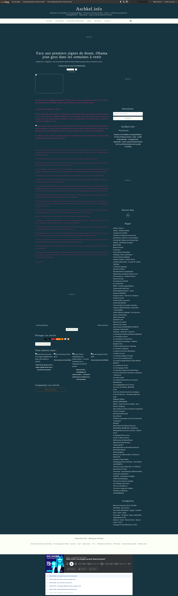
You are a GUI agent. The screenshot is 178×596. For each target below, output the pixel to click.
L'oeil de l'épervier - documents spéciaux (126, 394)
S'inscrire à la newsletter (43, 344)
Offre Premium (116, 543)
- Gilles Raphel (118, 310)
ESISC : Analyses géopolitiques (123, 286)
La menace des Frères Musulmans (124, 351)
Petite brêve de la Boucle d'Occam (124, 426)
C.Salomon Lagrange (120, 267)
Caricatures (117, 250)
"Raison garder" (118, 445)
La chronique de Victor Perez (122, 339)
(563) (125, 525)
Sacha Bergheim (118, 452)
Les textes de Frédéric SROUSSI (123, 387)
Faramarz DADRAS (119, 293)
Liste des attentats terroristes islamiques (126, 392)
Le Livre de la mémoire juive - (123, 358)
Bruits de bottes (118, 247)
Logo (115, 397)
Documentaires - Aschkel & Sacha (124, 276)
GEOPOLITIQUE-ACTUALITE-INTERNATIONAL (71, 66)
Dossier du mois (118, 279)
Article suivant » (103, 325)
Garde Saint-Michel (119, 303)
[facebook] (121, 2)
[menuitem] (49, 21)
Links (115, 389)
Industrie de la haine (120, 324)
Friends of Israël (118, 298)
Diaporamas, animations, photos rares (125, 274)
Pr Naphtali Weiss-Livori (121, 435)
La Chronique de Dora (120, 336)
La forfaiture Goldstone (121, 348)
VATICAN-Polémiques (120, 479)
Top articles (73, 543)
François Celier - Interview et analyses (125, 295)
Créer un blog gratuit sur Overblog (61, 543)
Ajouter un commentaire (50, 389)
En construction (118, 283)
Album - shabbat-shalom (121, 230)
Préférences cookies (142, 543)
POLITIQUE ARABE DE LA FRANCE (125, 428)
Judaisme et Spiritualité (120, 329)
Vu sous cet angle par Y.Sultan (123, 488)
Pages (89, 21)
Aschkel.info (89, 8)
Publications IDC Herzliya (121, 442)
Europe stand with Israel (121, 288)
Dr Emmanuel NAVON (120, 281)
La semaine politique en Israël (123, 356)
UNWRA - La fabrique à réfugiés (124, 476)
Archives (97, 21)
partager (83, 569)
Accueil (49, 21)
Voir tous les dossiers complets (123, 481)
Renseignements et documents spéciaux (126, 447)
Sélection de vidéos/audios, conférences (126, 454)
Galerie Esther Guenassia (121, 300)
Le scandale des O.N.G (120, 365)
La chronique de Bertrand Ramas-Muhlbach (127, 334)
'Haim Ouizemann (119, 317)
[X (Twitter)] (124, 2)
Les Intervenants (118, 377)
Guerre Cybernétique (120, 315)
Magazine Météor (119, 399)
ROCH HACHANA (119, 450)
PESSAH (116, 423)
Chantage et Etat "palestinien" (123, 255)
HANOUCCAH (118, 320)
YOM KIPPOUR (118, 493)
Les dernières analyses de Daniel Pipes (126, 370)
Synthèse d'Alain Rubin (120, 459)
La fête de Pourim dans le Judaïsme (124, 346)
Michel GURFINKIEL (120, 401)
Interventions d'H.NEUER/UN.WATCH (125, 327)
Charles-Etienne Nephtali (121, 257)
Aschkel (129, 144)
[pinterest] (127, 2)
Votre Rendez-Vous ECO (121, 483)
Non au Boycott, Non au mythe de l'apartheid (128, 409)
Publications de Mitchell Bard (123, 440)
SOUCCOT (116, 457)
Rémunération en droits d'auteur (104, 543)
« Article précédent (41, 325)
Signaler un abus (86, 543)
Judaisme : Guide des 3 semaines (124, 332)
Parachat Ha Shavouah (120, 414)
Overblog (100, 538)
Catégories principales (75, 21)
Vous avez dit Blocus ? (120, 486)
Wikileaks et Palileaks (120, 491)
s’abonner (72, 569)
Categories (48, 62)
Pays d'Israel (117, 416)
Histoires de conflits (119, 322)
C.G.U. (94, 543)
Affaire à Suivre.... (119, 228)
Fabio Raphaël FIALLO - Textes (123, 291)
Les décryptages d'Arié (120, 368)
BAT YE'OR (117, 245)
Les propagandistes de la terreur (123, 385)
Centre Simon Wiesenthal (121, 252)
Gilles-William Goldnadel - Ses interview (126, 312)
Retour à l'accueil (72, 329)
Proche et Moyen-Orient (121, 438)
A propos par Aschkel (120, 233)
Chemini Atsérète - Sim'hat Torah (124, 259)
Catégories (59, 21)
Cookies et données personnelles (129, 543)
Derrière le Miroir (119, 269)
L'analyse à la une (119, 353)
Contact (107, 21)
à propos (93, 569)
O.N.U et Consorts (119, 411)
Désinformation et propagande (123, 271)
